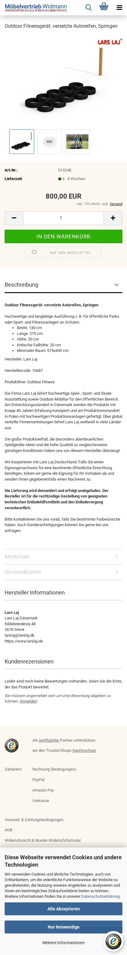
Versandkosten (23, 572)
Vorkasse (40, 800)
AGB (8, 830)
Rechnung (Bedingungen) (54, 769)
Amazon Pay (43, 790)
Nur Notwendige (64, 927)
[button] (14, 218)
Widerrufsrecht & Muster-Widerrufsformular (43, 840)
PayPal (38, 779)
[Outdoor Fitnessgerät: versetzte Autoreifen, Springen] (63, 81)
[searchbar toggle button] (88, 7)
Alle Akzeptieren (63, 908)
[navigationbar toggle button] (119, 7)
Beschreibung (21, 284)
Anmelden (28, 701)
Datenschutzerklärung (100, 896)
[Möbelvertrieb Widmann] (34, 7)
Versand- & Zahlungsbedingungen (34, 819)
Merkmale (17, 556)
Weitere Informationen (63, 942)
